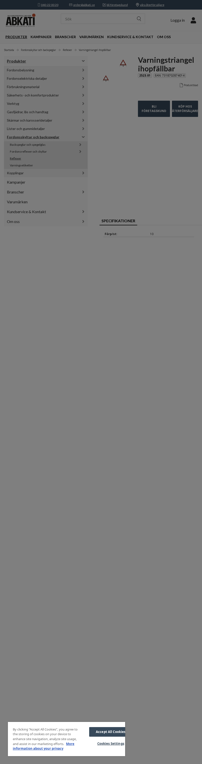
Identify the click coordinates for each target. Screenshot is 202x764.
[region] (66, 739)
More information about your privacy (43, 746)
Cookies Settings (110, 743)
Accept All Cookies (110, 732)
